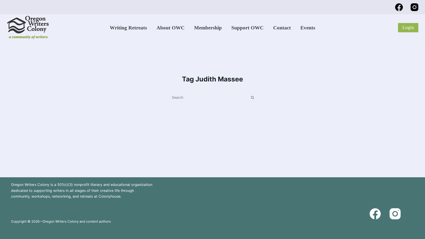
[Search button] (252, 97)
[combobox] (208, 97)
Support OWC (247, 28)
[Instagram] (414, 7)
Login (408, 27)
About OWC (170, 28)
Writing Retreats (128, 28)
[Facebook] (399, 7)
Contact (282, 28)
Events (307, 28)
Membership (208, 28)
